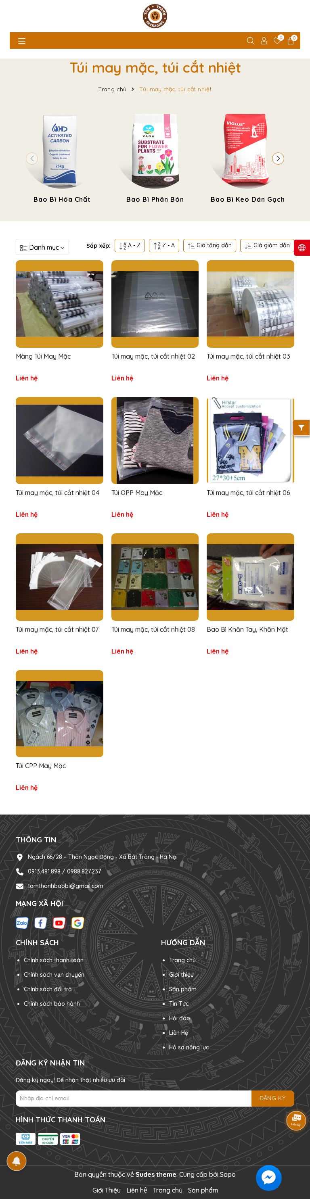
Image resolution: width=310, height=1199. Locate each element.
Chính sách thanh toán (54, 960)
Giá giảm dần (271, 245)
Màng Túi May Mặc (43, 356)
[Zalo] (22, 922)
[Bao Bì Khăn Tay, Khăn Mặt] (250, 577)
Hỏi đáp (179, 1018)
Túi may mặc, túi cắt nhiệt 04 (57, 493)
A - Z (133, 245)
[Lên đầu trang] (294, 1151)
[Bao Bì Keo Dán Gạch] (247, 157)
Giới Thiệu (106, 1190)
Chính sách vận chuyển (54, 974)
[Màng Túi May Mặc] (59, 304)
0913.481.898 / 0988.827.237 (64, 871)
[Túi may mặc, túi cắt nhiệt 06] (250, 441)
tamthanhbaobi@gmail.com (65, 886)
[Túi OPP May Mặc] (155, 441)
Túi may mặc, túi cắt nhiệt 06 (248, 493)
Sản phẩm (183, 989)
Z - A (168, 245)
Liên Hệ (178, 1032)
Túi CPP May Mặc (41, 766)
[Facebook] (40, 922)
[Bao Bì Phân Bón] (155, 157)
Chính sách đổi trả (48, 989)
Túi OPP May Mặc (136, 493)
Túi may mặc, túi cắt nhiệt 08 (153, 629)
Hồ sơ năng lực (189, 1047)
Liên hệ (136, 1190)
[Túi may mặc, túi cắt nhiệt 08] (155, 577)
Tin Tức (179, 1003)
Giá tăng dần (213, 245)
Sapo (228, 1174)
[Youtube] (59, 922)
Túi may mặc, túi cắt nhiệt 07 (57, 629)
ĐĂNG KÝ (273, 1098)
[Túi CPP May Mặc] (59, 714)
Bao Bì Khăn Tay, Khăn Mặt (247, 629)
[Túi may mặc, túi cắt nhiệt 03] (250, 304)
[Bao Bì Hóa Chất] (62, 157)
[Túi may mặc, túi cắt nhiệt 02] (155, 304)
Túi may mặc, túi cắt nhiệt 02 (153, 356)
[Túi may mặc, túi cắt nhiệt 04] (59, 441)
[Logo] (155, 16)
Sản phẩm (203, 1190)
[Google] (77, 922)
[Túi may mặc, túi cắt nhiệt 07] (59, 577)
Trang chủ (182, 960)
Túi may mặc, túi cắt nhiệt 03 (248, 356)
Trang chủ (167, 1190)
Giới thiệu (181, 974)
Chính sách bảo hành (52, 1003)
